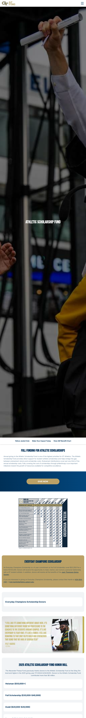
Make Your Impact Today (41, 441)
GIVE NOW (48, 482)
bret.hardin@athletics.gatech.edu (21, 582)
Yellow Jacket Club (22, 441)
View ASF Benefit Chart (62, 441)
